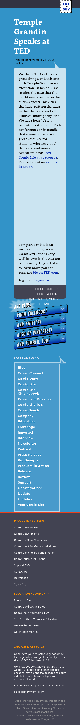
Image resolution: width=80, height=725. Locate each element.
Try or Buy (20, 584)
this (61, 685)
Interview (25, 438)
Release (24, 471)
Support (24, 482)
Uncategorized (30, 488)
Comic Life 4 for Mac (26, 527)
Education (47, 294)
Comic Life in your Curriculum (31, 613)
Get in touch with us (26, 631)
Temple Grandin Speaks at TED (32, 36)
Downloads (21, 578)
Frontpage (26, 427)
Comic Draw (28, 379)
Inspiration (41, 280)
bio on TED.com (45, 272)
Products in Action (33, 466)
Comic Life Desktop (34, 399)
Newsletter (27, 444)
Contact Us (20, 571)
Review (24, 477)
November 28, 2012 (41, 60)
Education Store (23, 600)
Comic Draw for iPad (26, 533)
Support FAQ (22, 565)
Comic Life (27, 384)
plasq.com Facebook (17, 639)
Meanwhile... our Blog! (27, 625)
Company (25, 416)
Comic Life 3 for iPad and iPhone (34, 552)
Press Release (30, 455)
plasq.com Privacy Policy (29, 692)
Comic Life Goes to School (30, 606)
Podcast (24, 449)
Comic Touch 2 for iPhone (29, 559)
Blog (22, 368)
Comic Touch (28, 410)
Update (24, 494)
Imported (25, 432)
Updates (25, 499)
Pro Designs (28, 460)
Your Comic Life (31, 505)
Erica (22, 63)
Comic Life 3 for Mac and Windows (35, 546)
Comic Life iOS (30, 405)
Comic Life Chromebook (28, 392)
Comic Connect (30, 373)
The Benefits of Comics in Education (35, 619)
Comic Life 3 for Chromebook (32, 540)
